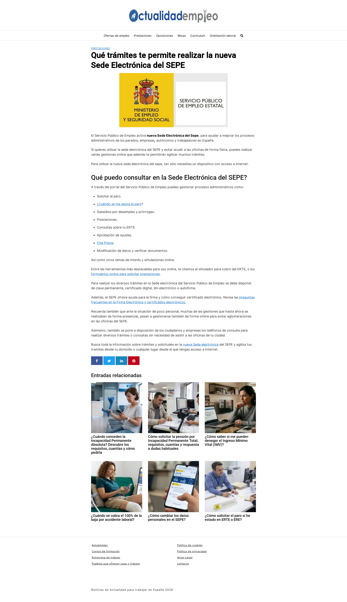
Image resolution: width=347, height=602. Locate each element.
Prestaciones (142, 35)
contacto (183, 563)
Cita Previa (105, 243)
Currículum (197, 35)
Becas (182, 35)
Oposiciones (164, 35)
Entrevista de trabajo (106, 557)
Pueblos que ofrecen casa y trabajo (116, 563)
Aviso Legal (184, 557)
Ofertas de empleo (116, 35)
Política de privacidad (192, 551)
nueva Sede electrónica (201, 344)
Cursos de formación (106, 551)
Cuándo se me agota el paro (120, 204)
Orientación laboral (223, 35)
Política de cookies (190, 545)
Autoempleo (100, 545)
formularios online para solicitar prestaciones (125, 274)
